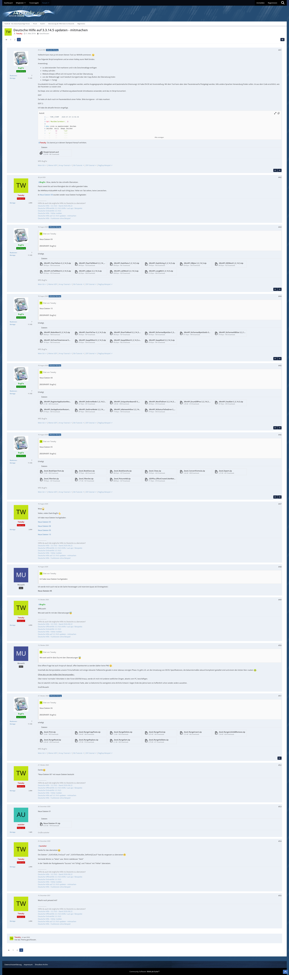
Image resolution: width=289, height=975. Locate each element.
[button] (275, 113)
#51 (280, 696)
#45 (280, 365)
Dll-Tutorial (90, 165)
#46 (280, 435)
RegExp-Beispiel (104, 165)
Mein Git (41, 165)
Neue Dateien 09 (44, 530)
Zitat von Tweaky (49, 234)
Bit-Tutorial (77, 165)
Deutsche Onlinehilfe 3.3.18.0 (49, 211)
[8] (42, 133)
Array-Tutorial (64, 165)
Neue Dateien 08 (46, 195)
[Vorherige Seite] (7, 39)
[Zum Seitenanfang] (285, 972)
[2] (42, 119)
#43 (280, 227)
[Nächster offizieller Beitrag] (279, 170)
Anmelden (260, 3)
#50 (280, 645)
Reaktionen (13, 76)
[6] (42, 128)
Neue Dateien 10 (44, 534)
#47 (280, 504)
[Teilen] (282, 39)
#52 (280, 765)
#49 (280, 600)
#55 (280, 895)
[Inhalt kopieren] (278, 113)
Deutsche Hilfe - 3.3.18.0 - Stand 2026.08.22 (55, 206)
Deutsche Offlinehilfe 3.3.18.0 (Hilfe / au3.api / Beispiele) (60, 208)
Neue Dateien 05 (44, 522)
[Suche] (283, 3)
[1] (42, 117)
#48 (280, 567)
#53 (280, 806)
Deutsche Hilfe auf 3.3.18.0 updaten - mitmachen (57, 216)
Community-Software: (144, 971)
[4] (42, 124)
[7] (42, 131)
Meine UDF (52, 165)
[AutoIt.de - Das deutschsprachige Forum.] (144, 13)
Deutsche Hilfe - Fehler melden (50, 213)
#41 (280, 50)
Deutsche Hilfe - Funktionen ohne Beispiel (54, 218)
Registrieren (272, 3)
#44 (280, 296)
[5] (42, 126)
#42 (280, 177)
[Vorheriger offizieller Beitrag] (275, 170)
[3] (42, 121)
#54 (280, 841)
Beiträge (12, 78)
